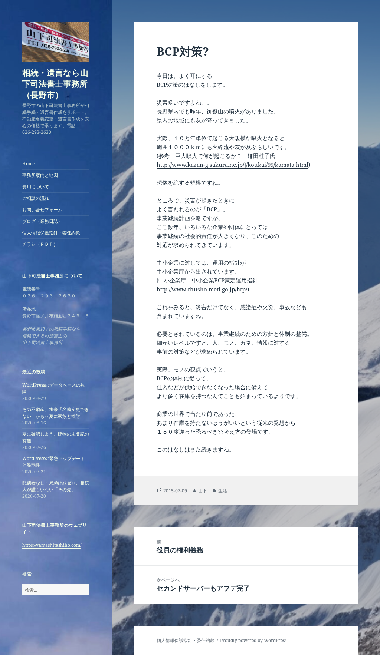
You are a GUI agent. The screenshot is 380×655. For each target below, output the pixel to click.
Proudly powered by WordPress (253, 640)
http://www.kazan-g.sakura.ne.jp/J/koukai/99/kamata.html (232, 164)
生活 (222, 490)
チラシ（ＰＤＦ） (40, 244)
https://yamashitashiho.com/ (51, 545)
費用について (35, 186)
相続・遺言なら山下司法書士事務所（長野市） (55, 83)
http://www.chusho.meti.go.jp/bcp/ (202, 289)
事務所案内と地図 (40, 175)
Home (28, 164)
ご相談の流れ (35, 198)
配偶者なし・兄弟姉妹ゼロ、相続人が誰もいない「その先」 (55, 486)
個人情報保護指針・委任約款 (51, 232)
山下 (202, 490)
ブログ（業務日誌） (42, 221)
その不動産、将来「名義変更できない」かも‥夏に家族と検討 (55, 412)
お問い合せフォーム (42, 209)
